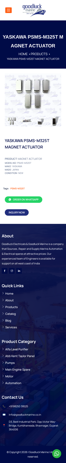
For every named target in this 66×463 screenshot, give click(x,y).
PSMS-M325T (17, 188)
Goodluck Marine (39, 452)
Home (9, 293)
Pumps (10, 363)
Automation (13, 383)
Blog (8, 320)
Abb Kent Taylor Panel (20, 356)
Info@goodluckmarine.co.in (25, 414)
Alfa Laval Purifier (16, 349)
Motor (9, 376)
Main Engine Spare (17, 369)
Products (11, 307)
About (9, 300)
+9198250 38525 (18, 406)
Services (11, 327)
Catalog (10, 314)
